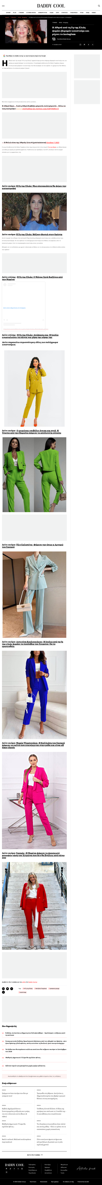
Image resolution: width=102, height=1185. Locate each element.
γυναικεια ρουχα (54, 988)
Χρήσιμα (47, 1167)
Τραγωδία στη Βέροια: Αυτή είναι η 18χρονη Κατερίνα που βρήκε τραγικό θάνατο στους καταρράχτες (51, 1096)
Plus (14, 12)
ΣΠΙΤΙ (57, 12)
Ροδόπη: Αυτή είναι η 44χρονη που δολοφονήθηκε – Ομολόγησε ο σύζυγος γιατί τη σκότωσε (35, 1034)
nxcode (87, 1181)
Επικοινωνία (43, 1181)
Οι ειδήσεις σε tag (68, 1181)
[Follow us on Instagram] (6, 1172)
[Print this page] (80, 44)
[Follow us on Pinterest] (6, 1168)
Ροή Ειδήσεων (33, 1170)
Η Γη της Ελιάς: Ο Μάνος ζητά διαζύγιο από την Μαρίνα (32, 278)
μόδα (23, 982)
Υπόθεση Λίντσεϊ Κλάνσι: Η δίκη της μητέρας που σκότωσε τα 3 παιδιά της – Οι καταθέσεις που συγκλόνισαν (51, 1111)
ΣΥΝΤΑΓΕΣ (65, 12)
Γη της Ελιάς (52, 147)
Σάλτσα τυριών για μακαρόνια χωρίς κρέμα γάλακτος (25, 1066)
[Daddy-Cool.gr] (51, 6)
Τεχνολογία (32, 1173)
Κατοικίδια (64, 1170)
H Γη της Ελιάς (28, 988)
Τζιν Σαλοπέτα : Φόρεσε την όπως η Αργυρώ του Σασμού (32, 545)
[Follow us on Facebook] (14, 1168)
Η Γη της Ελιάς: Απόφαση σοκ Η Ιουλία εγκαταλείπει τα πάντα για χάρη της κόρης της (30, 336)
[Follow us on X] (18, 1168)
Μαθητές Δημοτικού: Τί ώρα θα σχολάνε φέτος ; (23, 1057)
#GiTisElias (27, 108)
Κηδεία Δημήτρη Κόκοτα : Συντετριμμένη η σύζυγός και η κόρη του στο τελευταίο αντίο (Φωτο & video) (15, 1112)
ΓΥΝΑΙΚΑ (21, 12)
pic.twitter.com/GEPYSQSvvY (46, 108)
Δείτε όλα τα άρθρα (33, 1155)
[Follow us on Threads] (22, 1168)
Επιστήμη (48, 1164)
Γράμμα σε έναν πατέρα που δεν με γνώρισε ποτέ (15, 1094)
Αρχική (7, 17)
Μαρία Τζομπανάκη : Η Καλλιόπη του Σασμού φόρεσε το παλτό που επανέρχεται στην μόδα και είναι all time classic (33, 745)
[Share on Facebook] (88, 44)
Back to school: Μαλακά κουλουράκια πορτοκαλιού (16, 1140)
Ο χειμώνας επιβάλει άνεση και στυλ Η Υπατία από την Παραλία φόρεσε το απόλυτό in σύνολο (31, 431)
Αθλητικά (64, 1167)
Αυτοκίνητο (48, 1173)
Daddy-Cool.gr (32, 982)
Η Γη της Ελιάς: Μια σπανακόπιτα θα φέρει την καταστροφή (34, 187)
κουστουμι (23, 992)
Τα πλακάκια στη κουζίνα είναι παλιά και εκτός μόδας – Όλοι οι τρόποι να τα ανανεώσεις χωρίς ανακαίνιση (51, 1126)
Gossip (8, 12)
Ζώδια (51, 12)
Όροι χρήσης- (55, 1181)
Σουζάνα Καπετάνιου (64, 39)
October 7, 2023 (52, 142)
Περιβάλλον (48, 1170)
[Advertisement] (34, 85)
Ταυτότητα (33, 1181)
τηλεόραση (73, 12)
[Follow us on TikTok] (10, 1168)
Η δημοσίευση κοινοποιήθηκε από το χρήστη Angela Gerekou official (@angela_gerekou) (25, 329)
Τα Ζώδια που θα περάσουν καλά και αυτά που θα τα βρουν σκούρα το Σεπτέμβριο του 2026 (35, 1050)
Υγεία (81, 12)
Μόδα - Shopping (22, 17)
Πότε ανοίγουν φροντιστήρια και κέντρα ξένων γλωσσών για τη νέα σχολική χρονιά (50, 1142)
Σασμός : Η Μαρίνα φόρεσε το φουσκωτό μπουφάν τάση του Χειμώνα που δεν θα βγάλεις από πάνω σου (33, 855)
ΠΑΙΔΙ (87, 12)
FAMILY (94, 12)
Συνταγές (32, 1167)
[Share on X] (92, 44)
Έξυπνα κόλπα (31, 12)
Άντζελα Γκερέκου (41, 988)
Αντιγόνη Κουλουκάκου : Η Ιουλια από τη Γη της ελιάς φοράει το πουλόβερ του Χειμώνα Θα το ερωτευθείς (32, 644)
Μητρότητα (64, 1164)
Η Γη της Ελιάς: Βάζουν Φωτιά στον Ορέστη (39, 234)
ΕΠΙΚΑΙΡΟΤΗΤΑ (42, 12)
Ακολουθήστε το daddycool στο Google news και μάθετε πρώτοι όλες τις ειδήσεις (34, 1076)
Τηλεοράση (32, 1164)
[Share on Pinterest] (84, 44)
